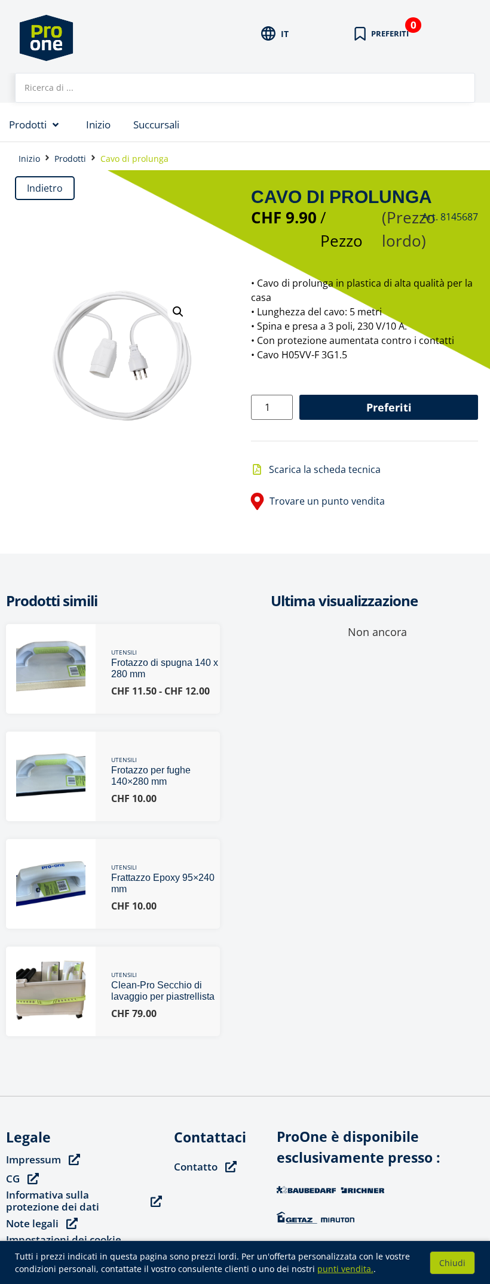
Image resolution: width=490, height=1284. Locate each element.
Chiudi (452, 1262)
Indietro (45, 188)
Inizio (29, 158)
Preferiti (389, 407)
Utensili (124, 652)
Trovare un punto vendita (327, 501)
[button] (178, 311)
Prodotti (70, 158)
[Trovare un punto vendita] (257, 501)
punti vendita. (345, 1268)
